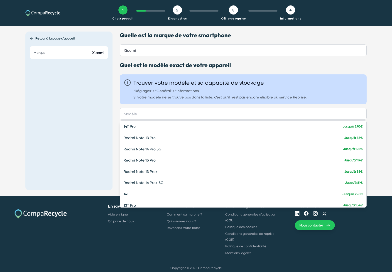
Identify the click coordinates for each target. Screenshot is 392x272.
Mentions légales (238, 253)
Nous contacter (311, 225)
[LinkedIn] (297, 213)
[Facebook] (306, 213)
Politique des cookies (241, 227)
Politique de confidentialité (245, 246)
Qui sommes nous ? (181, 221)
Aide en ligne (118, 214)
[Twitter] (324, 213)
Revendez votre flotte (183, 227)
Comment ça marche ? (184, 214)
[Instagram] (315, 213)
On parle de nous (121, 221)
